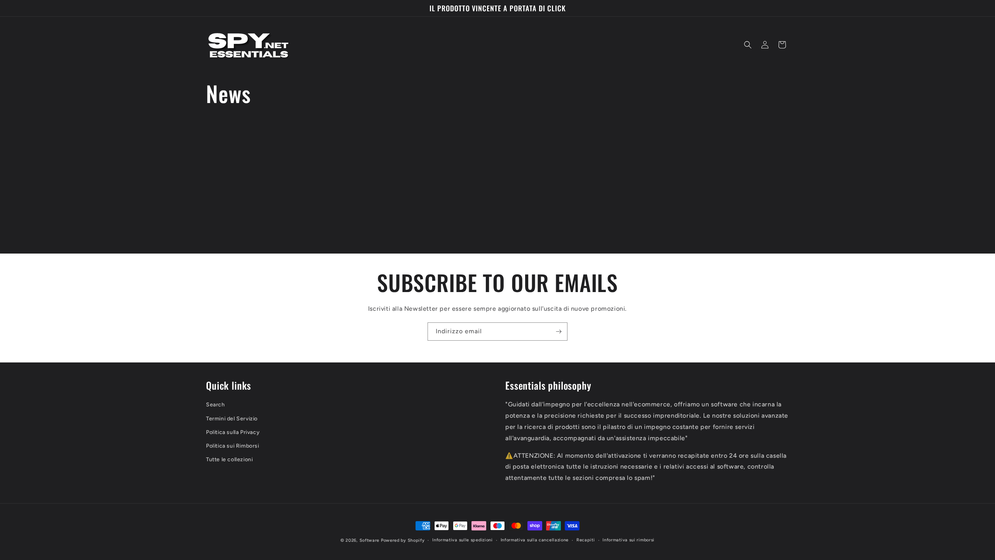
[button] (747, 44)
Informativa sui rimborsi (628, 539)
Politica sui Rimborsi (232, 446)
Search (215, 405)
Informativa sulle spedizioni (462, 539)
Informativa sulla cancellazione (535, 539)
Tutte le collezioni (229, 459)
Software (370, 540)
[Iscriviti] (558, 331)
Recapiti (585, 539)
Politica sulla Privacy (233, 432)
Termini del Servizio (232, 418)
